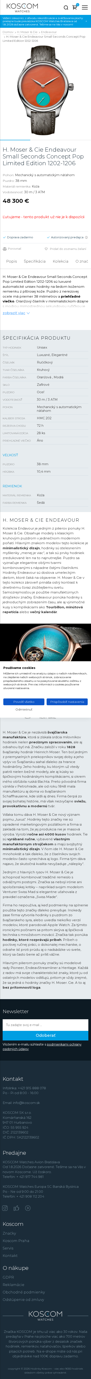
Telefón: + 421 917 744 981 (23, 1177)
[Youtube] (28, 1208)
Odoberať (45, 1035)
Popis (11, 261)
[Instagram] (5, 1208)
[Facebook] (16, 1208)
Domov (8, 32)
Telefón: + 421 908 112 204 (23, 1196)
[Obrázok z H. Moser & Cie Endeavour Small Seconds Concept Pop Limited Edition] (45, 90)
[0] (74, 8)
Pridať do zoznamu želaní (68, 249)
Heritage (68, 968)
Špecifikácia (35, 261)
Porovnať (14, 248)
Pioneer (17, 968)
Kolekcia (60, 261)
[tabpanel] (45, 90)
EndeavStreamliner (41, 968)
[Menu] (84, 7)
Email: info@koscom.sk (21, 1103)
